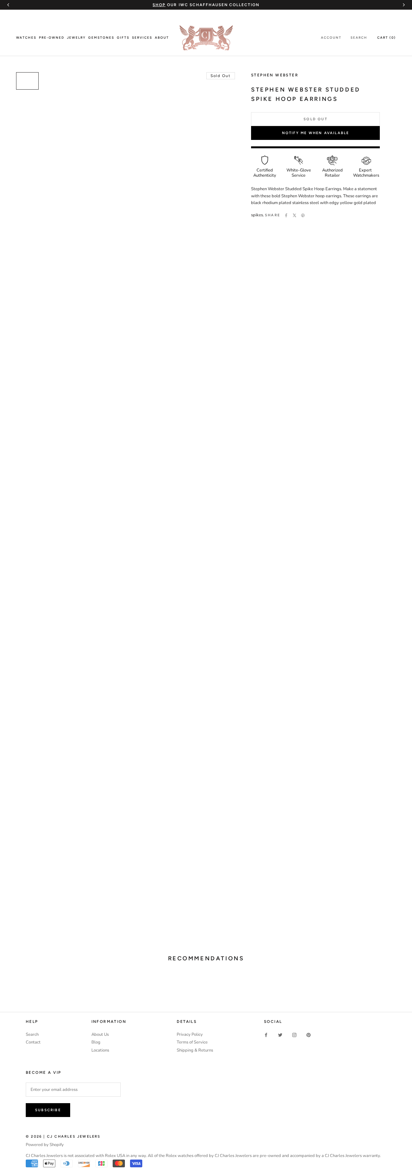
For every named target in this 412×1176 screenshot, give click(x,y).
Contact (33, 1042)
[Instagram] (294, 1035)
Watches (26, 37)
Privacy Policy (190, 1034)
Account (331, 37)
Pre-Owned (51, 37)
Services (142, 37)
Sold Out (315, 119)
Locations (100, 1050)
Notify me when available (315, 133)
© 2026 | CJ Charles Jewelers (63, 1136)
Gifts (123, 37)
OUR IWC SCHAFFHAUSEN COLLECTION (206, 5)
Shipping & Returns (195, 1050)
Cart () (386, 37)
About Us (100, 1034)
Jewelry (76, 37)
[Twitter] (294, 215)
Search (359, 37)
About (162, 37)
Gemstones (101, 37)
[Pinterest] (303, 215)
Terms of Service (192, 1042)
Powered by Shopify (45, 1145)
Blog (95, 1042)
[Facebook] (286, 215)
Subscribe (48, 1110)
